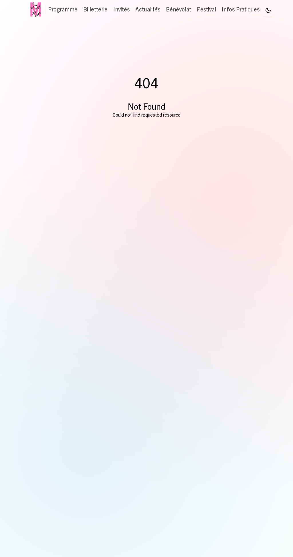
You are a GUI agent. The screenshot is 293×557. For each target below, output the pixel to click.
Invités (121, 9)
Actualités (147, 9)
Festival (206, 9)
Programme (63, 9)
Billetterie (95, 9)
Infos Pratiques (241, 9)
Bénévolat (178, 9)
